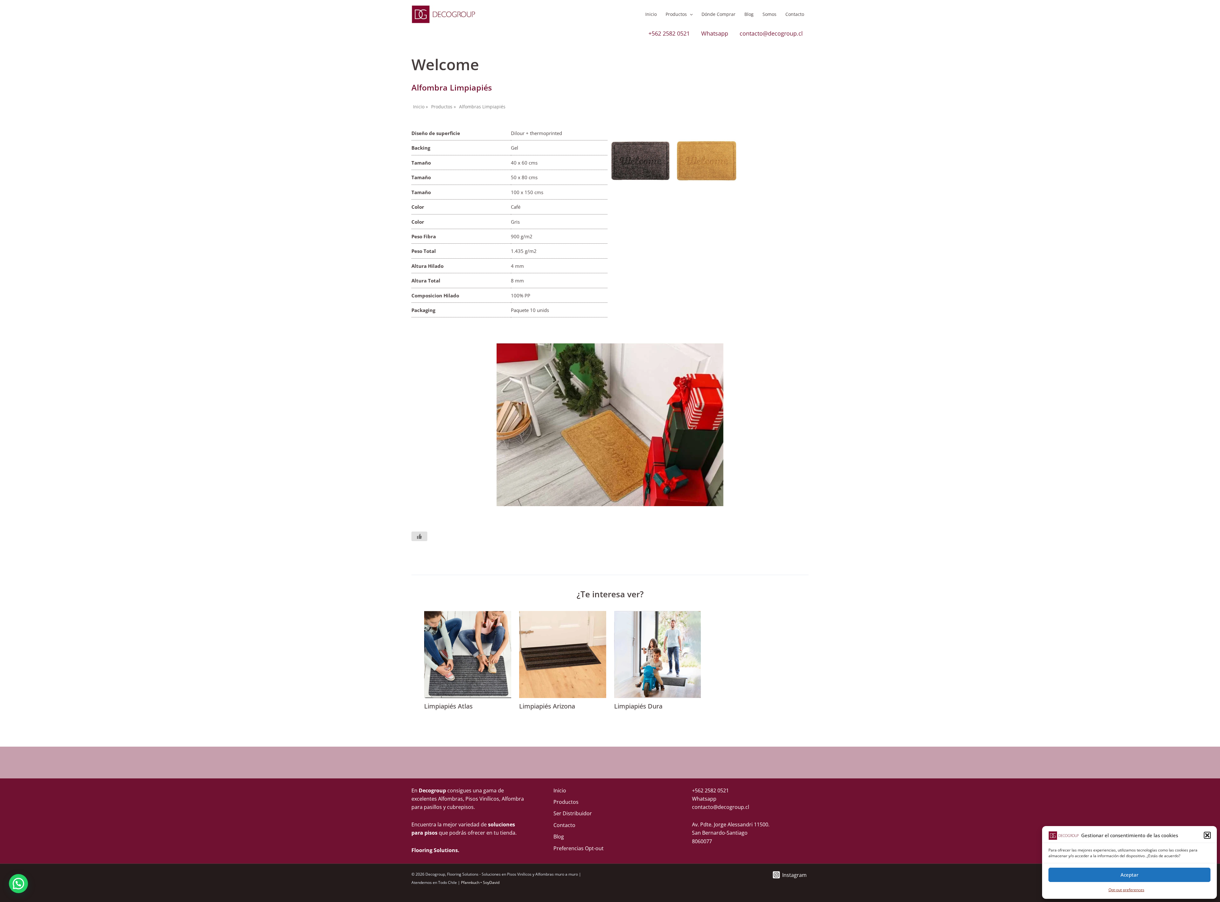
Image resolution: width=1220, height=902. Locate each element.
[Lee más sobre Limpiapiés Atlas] (467, 654)
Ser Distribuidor (572, 813)
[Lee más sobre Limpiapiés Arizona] (562, 654)
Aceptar (1129, 874)
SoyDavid (491, 882)
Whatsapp (714, 33)
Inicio (651, 14)
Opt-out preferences (1126, 889)
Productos (676, 14)
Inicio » (420, 107)
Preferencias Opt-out (578, 848)
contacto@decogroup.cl (771, 33)
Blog (749, 14)
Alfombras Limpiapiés (482, 107)
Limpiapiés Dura (638, 706)
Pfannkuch (470, 882)
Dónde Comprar (718, 14)
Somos (769, 14)
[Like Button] (419, 536)
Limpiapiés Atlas (448, 706)
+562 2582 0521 (669, 33)
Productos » (443, 107)
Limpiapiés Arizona (547, 706)
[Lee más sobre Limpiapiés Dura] (657, 654)
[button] (1207, 835)
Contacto (794, 14)
